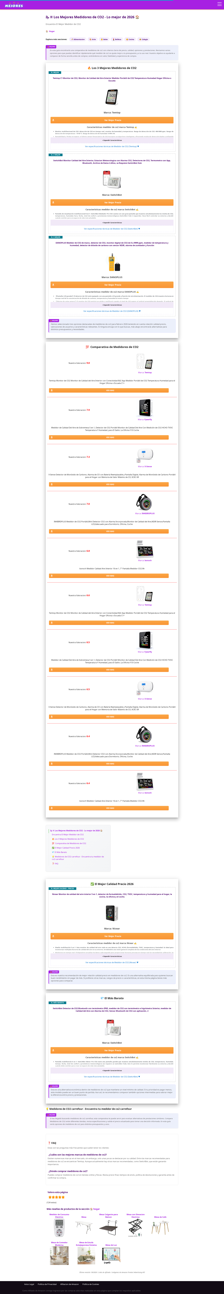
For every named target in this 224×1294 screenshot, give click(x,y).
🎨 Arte (92, 39)
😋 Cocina (130, 39)
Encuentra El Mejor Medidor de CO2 (68, 834)
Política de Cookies (90, 1284)
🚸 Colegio (143, 39)
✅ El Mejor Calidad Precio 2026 (66, 848)
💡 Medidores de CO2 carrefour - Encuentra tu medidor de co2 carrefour (78, 857)
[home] (14, 4)
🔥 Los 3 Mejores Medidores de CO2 (68, 839)
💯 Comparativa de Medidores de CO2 (69, 843)
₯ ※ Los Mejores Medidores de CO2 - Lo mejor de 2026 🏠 (76, 830)
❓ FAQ (55, 863)
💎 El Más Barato (59, 852)
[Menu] (219, 4)
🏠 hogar (95, 1208)
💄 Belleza (117, 39)
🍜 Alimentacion (78, 39)
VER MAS (110, 390)
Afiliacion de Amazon (69, 1284)
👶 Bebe (104, 39)
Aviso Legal (29, 1284)
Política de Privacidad (47, 1284)
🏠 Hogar (50, 31)
